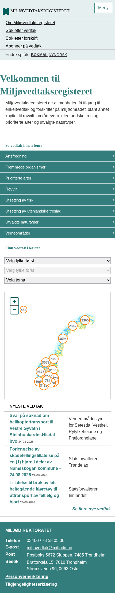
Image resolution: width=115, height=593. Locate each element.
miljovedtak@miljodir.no (49, 548)
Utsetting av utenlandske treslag (33, 211)
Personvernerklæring (26, 576)
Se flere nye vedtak (91, 509)
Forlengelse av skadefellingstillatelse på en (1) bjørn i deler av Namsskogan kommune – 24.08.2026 (36, 462)
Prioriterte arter (18, 178)
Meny (103, 7)
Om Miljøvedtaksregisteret (30, 22)
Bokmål (39, 55)
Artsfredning (15, 156)
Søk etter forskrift (21, 38)
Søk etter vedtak (21, 30)
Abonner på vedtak (23, 46)
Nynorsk (58, 55)
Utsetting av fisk (19, 200)
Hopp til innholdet (21, 6)
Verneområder (17, 233)
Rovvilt (11, 189)
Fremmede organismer (25, 167)
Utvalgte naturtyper (22, 222)
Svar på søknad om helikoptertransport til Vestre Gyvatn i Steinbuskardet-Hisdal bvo (32, 428)
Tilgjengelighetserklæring (31, 584)
